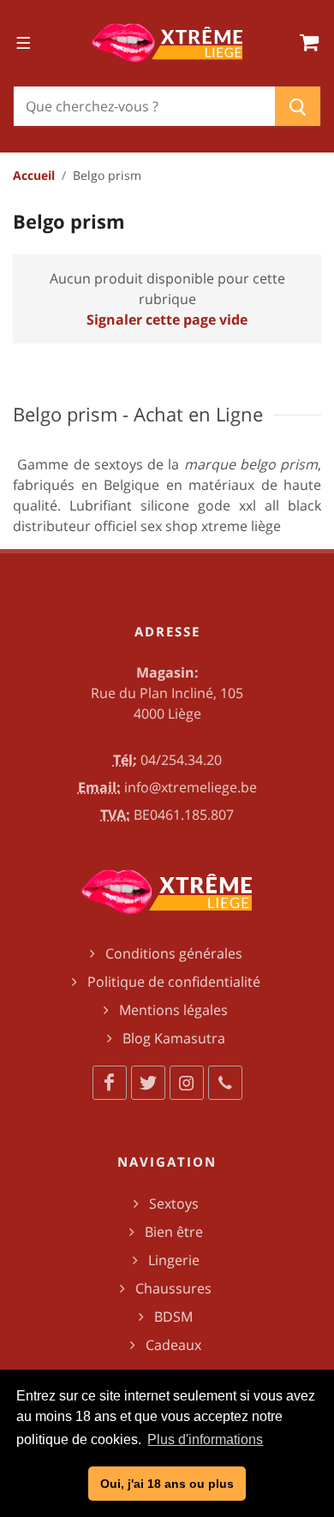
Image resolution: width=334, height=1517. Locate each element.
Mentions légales (173, 1009)
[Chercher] (297, 106)
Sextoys (174, 1203)
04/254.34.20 (181, 759)
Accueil (34, 175)
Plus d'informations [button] (205, 1439)
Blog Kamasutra (173, 1038)
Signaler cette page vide (167, 319)
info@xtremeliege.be (190, 787)
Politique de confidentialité (173, 981)
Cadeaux (173, 1344)
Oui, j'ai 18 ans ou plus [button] (167, 1483)
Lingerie (174, 1260)
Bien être (174, 1231)
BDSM (173, 1316)
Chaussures (173, 1288)
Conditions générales (173, 953)
